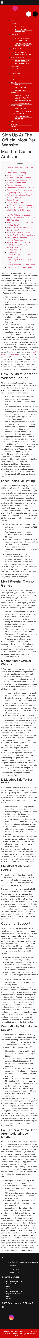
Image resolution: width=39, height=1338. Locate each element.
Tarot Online (20, 52)
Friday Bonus (12, 252)
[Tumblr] (28, 14)
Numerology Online (23, 55)
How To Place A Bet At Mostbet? (20, 267)
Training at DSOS (22, 38)
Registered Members (13, 1284)
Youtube (9, 1289)
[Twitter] (28, 8)
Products (15, 66)
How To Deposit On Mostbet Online (21, 265)
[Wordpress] (35, 14)
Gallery (14, 71)
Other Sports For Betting (16, 173)
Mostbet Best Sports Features (18, 242)
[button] (19, 76)
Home (13, 21)
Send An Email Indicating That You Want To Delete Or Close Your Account (20, 210)
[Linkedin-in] (35, 8)
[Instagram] (15, 8)
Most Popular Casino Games (18, 175)
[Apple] (4, 1323)
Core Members (20, 32)
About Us (14, 23)
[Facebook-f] (8, 8)
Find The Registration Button (18, 237)
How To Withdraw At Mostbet (18, 215)
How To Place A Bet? (15, 240)
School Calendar (22, 46)
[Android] (11, 1323)
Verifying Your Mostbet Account (19, 205)
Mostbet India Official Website (19, 178)
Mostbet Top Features (15, 250)
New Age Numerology (23, 43)
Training (14, 34)
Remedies (14, 69)
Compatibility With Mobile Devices (20, 188)
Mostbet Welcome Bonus (17, 183)
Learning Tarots (22, 41)
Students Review (22, 61)
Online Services (17, 48)
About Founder (21, 29)
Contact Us (15, 74)
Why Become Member (14, 1281)
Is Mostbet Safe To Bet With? (18, 180)
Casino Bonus (12, 200)
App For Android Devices (17, 202)
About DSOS (19, 27)
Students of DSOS (18, 57)
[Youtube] (21, 8)
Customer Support (14, 185)
